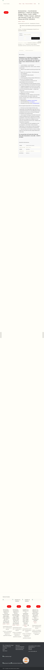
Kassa (4, 649)
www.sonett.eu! (32, 101)
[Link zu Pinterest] (37, 668)
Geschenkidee (20, 45)
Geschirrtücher (29, 45)
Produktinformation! (35, 103)
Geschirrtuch (24, 45)
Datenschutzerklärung (20, 648)
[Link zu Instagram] (35, 668)
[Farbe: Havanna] (13, 141)
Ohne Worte (20, 44)
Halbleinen (35, 44)
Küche (35, 45)
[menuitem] (20, 3)
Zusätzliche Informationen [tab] (29, 50)
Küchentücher (28, 44)
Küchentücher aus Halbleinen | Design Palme (34, 42)
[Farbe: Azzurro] (5, 60)
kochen (33, 45)
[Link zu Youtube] (40, 668)
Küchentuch (38, 45)
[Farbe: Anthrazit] (9, 60)
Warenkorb (5, 648)
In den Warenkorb (35, 38)
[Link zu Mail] (39, 668)
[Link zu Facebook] (34, 668)
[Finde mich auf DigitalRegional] (7, 663)
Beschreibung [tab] (21, 50)
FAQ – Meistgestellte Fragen (8, 645)
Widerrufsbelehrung (19, 649)
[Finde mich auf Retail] (17, 663)
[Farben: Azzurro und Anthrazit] (9, 14)
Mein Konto (5, 650)
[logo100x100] (6, 3)
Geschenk (31, 44)
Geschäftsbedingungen (20, 646)
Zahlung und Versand (7, 646)
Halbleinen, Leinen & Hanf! (32, 100)
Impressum (18, 645)
